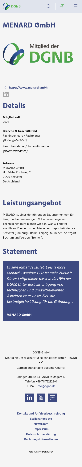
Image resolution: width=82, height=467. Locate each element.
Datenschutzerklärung (41, 434)
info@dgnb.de (46, 386)
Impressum (41, 429)
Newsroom (41, 424)
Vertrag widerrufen (41, 452)
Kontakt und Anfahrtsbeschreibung (41, 413)
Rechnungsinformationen (41, 439)
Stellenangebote (41, 418)
